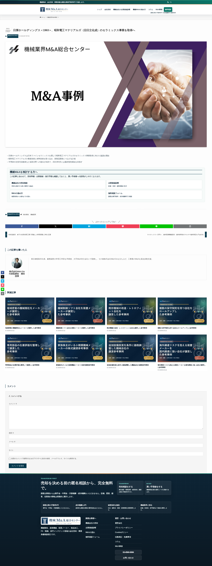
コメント (13, 404)
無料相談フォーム (120, 194)
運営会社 (118, 523)
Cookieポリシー (121, 532)
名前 (11, 433)
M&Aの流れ (90, 532)
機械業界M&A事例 (13, 35)
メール (12, 442)
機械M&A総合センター (54, 9)
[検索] (170, 2)
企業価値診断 (117, 184)
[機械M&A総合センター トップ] (61, 521)
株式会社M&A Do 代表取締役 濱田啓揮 (17, 273)
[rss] (168, 2)
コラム (117, 542)
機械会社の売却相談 (22, 184)
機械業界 (33, 214)
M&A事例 (26, 214)
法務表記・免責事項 (123, 537)
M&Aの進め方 (21, 194)
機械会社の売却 (92, 523)
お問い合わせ (128, 558)
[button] (22, 226)
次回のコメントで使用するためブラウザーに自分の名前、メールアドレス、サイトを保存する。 (44, 458)
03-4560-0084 (128, 552)
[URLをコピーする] (190, 226)
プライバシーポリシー (124, 528)
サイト (11, 450)
